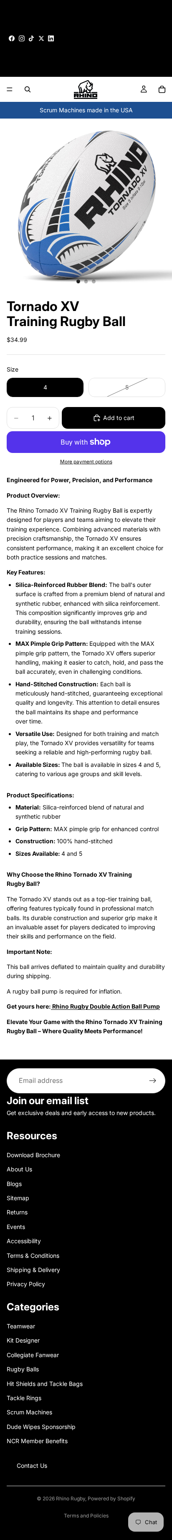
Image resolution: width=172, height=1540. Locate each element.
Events (16, 1226)
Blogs (14, 1183)
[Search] (27, 89)
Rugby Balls (23, 1369)
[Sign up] (153, 1081)
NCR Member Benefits (37, 1440)
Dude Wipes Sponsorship (41, 1426)
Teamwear (21, 1326)
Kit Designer (23, 1340)
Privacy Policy (26, 1283)
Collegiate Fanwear (33, 1354)
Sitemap (18, 1197)
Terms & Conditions (33, 1255)
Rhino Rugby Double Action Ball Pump (105, 1006)
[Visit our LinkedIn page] (51, 38)
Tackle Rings (24, 1397)
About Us (19, 1169)
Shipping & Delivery (33, 1269)
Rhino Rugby (70, 1498)
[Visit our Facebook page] (12, 38)
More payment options (86, 462)
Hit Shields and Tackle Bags (45, 1383)
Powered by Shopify (111, 1498)
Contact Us (32, 1465)
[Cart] (162, 89)
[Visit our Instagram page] (22, 38)
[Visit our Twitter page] (41, 38)
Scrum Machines (29, 1412)
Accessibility (24, 1240)
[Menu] (9, 89)
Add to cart (118, 417)
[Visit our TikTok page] (31, 38)
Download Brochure (33, 1154)
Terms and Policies (86, 1515)
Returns (17, 1212)
